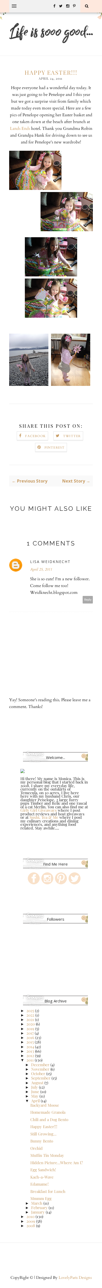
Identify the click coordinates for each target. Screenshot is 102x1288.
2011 (30, 1060)
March (36, 1203)
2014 (30, 1046)
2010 (30, 1216)
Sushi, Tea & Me (44, 817)
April (35, 1100)
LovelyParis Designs (75, 1277)
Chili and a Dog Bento (49, 1119)
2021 (30, 1019)
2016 (30, 1037)
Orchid (36, 1148)
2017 (30, 1033)
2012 (30, 1055)
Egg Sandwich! (43, 1169)
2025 (30, 1010)
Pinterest (54, 447)
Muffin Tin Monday (47, 1155)
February (39, 1207)
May (34, 1096)
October (38, 1073)
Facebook (35, 436)
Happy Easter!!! (43, 1126)
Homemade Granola (47, 1112)
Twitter (72, 436)
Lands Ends (20, 128)
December (40, 1064)
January (38, 1212)
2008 (30, 1225)
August (37, 1082)
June (35, 1091)
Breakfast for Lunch (47, 1191)
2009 (30, 1221)
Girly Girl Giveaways (38, 810)
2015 (30, 1042)
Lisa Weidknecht (50, 561)
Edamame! (39, 1184)
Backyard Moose (44, 1105)
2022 (30, 1015)
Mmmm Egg (41, 1198)
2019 (30, 1028)
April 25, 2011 (41, 569)
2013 (30, 1051)
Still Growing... (43, 1133)
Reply (88, 599)
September (40, 1078)
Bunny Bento (41, 1141)
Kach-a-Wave (42, 1177)
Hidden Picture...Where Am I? (56, 1162)
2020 (30, 1023)
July (34, 1087)
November (40, 1069)
